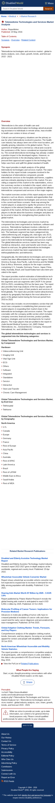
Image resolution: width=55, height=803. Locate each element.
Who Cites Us (7, 759)
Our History (6, 737)
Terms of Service (8, 745)
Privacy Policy (7, 748)
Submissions (7, 770)
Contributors (6, 766)
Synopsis (5, 40)
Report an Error (8, 777)
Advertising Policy (9, 763)
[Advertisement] (27, 89)
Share (29, 682)
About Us (5, 734)
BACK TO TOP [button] (27, 725)
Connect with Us (8, 774)
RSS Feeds (8, 781)
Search (48, 9)
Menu (49, 3)
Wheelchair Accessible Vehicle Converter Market (23, 577)
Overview (15, 40)
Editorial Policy (7, 756)
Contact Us (6, 741)
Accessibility (6, 752)
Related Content (28, 40)
